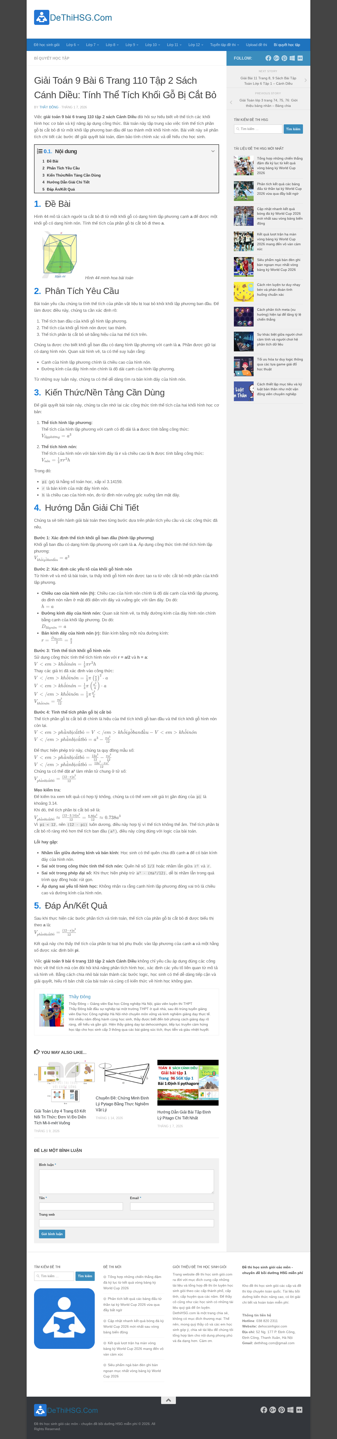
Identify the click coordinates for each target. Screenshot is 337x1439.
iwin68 (294, 1356)
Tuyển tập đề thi (223, 45)
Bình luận (47, 1165)
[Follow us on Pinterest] (284, 58)
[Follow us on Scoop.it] (292, 58)
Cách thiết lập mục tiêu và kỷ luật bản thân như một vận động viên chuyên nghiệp (279, 389)
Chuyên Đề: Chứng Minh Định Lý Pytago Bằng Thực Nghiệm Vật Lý (122, 1104)
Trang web (47, 1214)
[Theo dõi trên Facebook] (268, 58)
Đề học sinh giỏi (46, 45)
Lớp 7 (90, 45)
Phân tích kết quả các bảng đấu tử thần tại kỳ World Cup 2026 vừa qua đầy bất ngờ (279, 189)
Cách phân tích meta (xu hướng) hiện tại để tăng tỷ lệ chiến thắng (279, 314)
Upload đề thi (256, 45)
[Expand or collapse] (213, 151)
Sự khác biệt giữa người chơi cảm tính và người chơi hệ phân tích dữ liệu (279, 339)
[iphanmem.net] (300, 58)
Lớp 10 (151, 45)
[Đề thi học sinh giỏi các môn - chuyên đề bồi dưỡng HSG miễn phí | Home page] (73, 17)
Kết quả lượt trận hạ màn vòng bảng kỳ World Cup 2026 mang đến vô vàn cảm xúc (133, 1348)
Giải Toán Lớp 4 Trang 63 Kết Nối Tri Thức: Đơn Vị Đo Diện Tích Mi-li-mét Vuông (60, 1117)
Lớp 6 (71, 45)
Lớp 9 (130, 45)
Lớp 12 (194, 45)
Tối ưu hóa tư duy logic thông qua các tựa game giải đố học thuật (280, 364)
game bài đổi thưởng (270, 1356)
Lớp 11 (172, 45)
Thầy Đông (48, 107)
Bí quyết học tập (287, 45)
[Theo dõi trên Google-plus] (276, 58)
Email (135, 1198)
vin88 (246, 1356)
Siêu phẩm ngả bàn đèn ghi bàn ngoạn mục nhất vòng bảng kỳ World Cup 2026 (278, 264)
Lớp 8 (110, 45)
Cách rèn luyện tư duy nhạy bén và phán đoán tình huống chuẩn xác (278, 289)
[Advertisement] (213, 18)
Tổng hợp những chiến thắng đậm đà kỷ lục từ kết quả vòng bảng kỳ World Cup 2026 (132, 1282)
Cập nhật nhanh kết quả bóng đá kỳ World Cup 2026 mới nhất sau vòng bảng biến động (133, 1326)
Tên (43, 1198)
